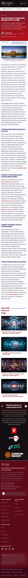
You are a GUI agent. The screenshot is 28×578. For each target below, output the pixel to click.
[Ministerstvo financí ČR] (14, 430)
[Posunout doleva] (1, 42)
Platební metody (5, 513)
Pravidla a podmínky (5, 572)
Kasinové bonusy (5, 506)
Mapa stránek (4, 541)
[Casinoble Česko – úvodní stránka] (7, 3)
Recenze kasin (4, 516)
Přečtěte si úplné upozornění (8, 563)
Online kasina (5, 201)
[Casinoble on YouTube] (6, 549)
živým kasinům (5, 182)
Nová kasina (18, 9)
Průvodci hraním (5, 520)
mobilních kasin (22, 168)
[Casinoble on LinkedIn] (2, 549)
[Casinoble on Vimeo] (9, 549)
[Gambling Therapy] (14, 455)
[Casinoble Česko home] (5, 464)
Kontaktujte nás (19, 511)
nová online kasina (12, 294)
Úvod (2, 15)
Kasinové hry (4, 509)
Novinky (17, 507)
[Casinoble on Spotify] (13, 549)
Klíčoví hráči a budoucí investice (19, 42)
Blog (6, 15)
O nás (16, 504)
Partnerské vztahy (19, 514)
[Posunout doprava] (26, 9)
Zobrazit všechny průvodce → (19, 308)
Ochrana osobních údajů (17, 572)
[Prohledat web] (22, 3)
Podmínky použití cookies (6, 575)
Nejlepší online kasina (7, 9)
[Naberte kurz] (14, 446)
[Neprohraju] (14, 438)
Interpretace (15, 575)
